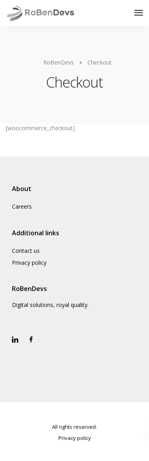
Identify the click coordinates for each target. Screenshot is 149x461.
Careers (22, 206)
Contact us (26, 250)
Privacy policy (29, 262)
